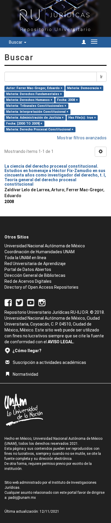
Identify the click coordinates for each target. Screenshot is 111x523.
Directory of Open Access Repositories (41, 287)
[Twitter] (19, 302)
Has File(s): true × (82, 118)
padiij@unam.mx (22, 498)
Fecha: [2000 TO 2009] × (24, 123)
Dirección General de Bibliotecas (34, 275)
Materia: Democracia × (84, 88)
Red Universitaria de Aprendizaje (35, 263)
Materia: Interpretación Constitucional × (37, 112)
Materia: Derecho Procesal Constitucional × (39, 129)
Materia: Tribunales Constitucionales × (36, 106)
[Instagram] (42, 302)
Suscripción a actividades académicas (49, 362)
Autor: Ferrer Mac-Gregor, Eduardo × (34, 88)
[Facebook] (8, 302)
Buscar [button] (16, 42)
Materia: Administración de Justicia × (35, 118)
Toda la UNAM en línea (25, 257)
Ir (101, 76)
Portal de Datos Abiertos (27, 269)
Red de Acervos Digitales (28, 281)
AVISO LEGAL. (61, 341)
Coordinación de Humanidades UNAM (39, 251)
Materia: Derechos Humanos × (29, 100)
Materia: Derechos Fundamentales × (34, 94)
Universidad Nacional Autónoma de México (44, 245)
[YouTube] (30, 302)
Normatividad (25, 374)
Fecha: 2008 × (67, 100)
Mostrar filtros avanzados (82, 137)
